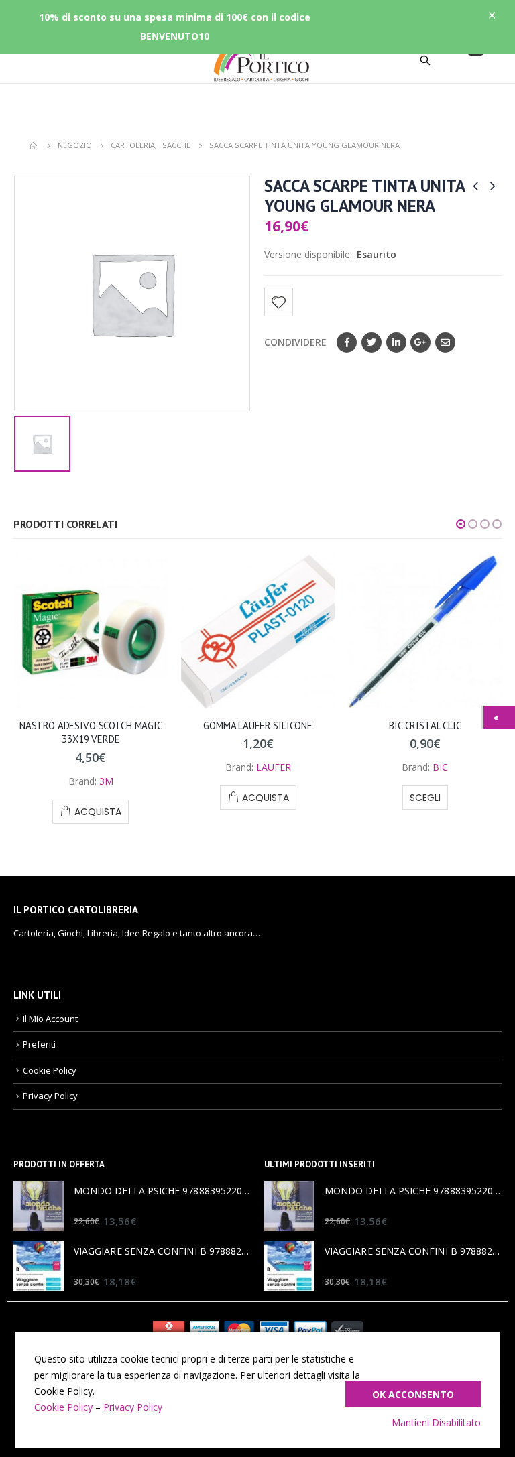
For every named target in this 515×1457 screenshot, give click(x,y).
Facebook (347, 342)
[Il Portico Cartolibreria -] (257, 60)
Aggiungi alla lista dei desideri (278, 302)
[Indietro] (499, 717)
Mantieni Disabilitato (436, 1422)
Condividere (295, 342)
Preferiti (39, 1044)
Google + (420, 342)
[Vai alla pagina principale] (34, 145)
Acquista (97, 811)
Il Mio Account (50, 1019)
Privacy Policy (50, 1096)
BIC (440, 767)
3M (106, 781)
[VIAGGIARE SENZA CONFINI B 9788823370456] (38, 1266)
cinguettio (371, 342)
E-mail (445, 342)
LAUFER (273, 767)
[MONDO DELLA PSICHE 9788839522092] (38, 1206)
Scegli (425, 797)
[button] (461, 524)
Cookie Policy (49, 1070)
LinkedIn (396, 342)
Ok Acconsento (413, 1394)
